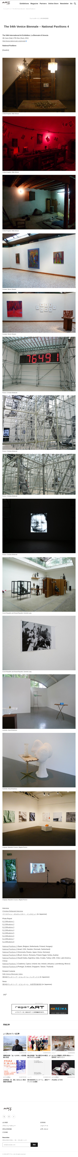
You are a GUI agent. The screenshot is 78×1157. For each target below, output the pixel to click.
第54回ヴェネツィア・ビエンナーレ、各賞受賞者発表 (22, 984)
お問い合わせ (44, 1129)
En (71, 4)
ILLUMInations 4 (8, 930)
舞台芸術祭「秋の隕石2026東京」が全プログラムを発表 (39, 1056)
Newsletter (64, 4)
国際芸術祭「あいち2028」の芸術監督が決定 (14, 1056)
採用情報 (43, 1122)
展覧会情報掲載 (7, 1129)
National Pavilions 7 (9, 964)
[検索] (75, 4)
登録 (34, 1144)
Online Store (53, 4)
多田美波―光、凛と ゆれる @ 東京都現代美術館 (14, 1080)
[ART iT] (7, 1109)
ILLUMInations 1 (8, 921)
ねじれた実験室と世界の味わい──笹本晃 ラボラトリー (63, 1056)
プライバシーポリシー (9, 1125)
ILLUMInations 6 (8, 936)
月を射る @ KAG (57, 1080)
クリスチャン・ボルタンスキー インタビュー (19, 914)
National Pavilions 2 (9, 949)
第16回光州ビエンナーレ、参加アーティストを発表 (38, 1080)
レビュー (54, 1052)
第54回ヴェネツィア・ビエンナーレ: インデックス (20, 977)
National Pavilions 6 (9, 958)
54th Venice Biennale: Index (12, 974)
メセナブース (44, 1125)
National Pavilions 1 (9, 946)
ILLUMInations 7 (8, 939)
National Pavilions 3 (9, 952)
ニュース (5, 1052)
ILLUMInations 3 (8, 927)
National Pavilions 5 (9, 955)
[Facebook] (13, 1116)
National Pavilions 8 (9, 967)
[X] (4, 1116)
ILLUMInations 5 (8, 933)
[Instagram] (9, 1116)
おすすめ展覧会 (6, 1077)
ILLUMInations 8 (8, 942)
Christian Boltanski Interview (12, 911)
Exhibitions (24, 4)
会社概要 (5, 1122)
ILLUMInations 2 (8, 924)
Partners (43, 4)
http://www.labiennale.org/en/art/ (13, 41)
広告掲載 (5, 1132)
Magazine (34, 4)
